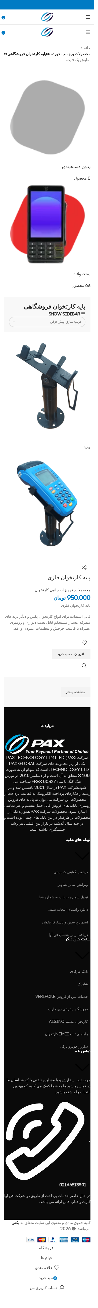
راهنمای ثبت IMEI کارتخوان (66, 1034)
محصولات (82, 590)
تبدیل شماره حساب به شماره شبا (63, 897)
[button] (71, 654)
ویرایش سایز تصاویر (73, 884)
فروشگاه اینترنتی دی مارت (68, 1009)
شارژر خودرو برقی (74, 1046)
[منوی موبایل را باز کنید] (88, 17)
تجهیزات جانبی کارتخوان (54, 590)
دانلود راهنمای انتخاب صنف (68, 909)
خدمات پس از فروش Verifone (61, 996)
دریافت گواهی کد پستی (71, 872)
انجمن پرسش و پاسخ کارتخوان (65, 922)
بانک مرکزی (79, 971)
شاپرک (83, 984)
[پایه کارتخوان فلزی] (47, 388)
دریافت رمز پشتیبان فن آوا (68, 934)
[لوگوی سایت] (47, 17)
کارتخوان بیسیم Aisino (68, 1021)
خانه (87, 48)
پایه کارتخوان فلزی (68, 577)
